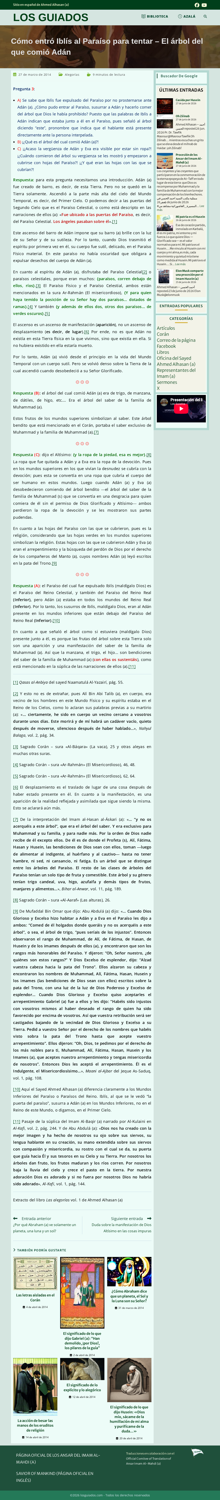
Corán (163, 334)
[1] (114, 221)
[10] (56, 620)
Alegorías (72, 75)
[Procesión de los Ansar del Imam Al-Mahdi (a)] (165, 161)
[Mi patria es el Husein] (165, 223)
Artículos (166, 328)
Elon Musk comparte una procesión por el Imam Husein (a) (190, 274)
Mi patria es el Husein (190, 217)
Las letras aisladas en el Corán (35, 1297)
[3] (38, 285)
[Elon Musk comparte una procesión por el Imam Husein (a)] (165, 277)
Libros (163, 352)
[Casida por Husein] (165, 106)
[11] (132, 666)
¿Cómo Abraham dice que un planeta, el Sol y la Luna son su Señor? (129, 1296)
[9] (54, 563)
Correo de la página (176, 340)
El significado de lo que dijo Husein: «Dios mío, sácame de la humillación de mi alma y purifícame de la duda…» (129, 1419)
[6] (86, 331)
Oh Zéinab (182, 116)
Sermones (167, 382)
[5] (47, 313)
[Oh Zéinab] (165, 122)
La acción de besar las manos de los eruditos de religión (35, 1425)
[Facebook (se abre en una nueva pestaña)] (197, 5)
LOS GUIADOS (50, 17)
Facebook (166, 346)
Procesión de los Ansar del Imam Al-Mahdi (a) (189, 158)
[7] (96, 432)
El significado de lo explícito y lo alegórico (82, 1387)
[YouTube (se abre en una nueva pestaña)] (203, 5)
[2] (144, 271)
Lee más (180, 264)
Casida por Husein (188, 100)
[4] (30, 306)
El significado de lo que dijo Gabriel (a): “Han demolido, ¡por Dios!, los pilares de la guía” (82, 1340)
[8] (149, 454)
